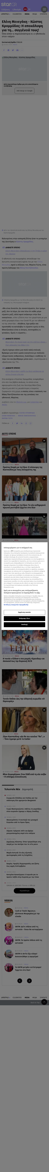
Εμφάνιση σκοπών (24, 612)
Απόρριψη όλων (24, 618)
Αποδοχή (24, 624)
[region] (24, 586)
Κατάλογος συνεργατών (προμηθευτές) (16, 605)
